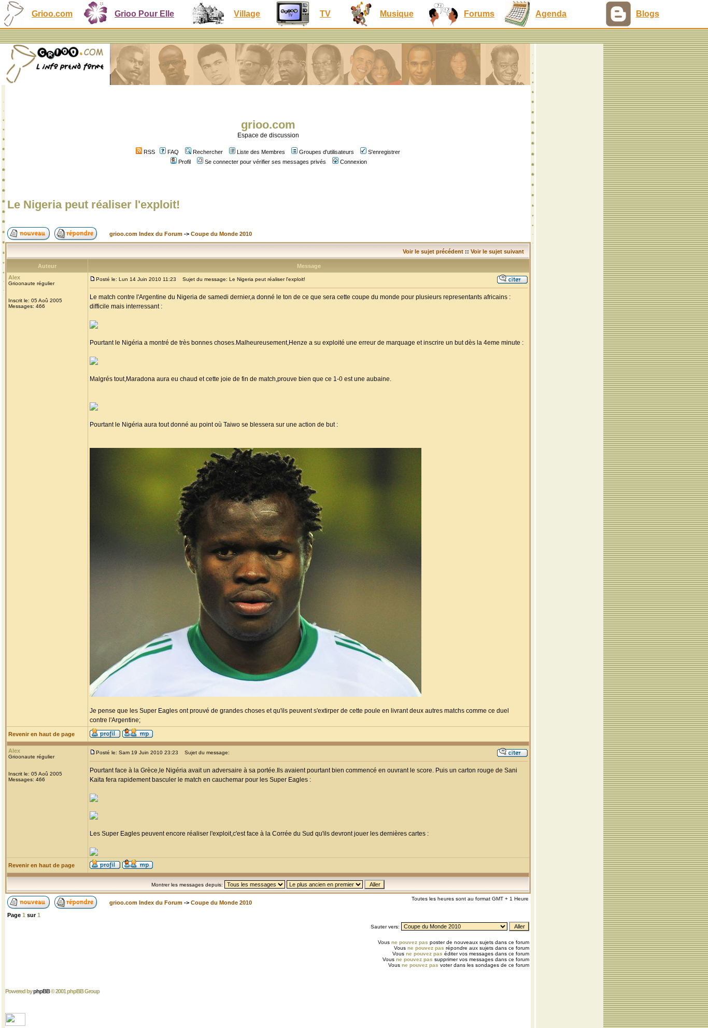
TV (325, 13)
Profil (184, 162)
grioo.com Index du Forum (145, 234)
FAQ (173, 152)
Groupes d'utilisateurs (326, 152)
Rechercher (208, 152)
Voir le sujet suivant (497, 251)
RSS (148, 152)
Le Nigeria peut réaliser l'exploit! (93, 204)
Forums (479, 13)
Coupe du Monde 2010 (221, 234)
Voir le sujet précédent (433, 251)
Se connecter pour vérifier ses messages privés (265, 162)
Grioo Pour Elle (144, 13)
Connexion (353, 162)
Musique (397, 13)
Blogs (647, 13)
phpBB (41, 991)
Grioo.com (52, 13)
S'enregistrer (384, 152)
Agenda (551, 13)
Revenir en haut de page (41, 734)
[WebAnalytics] (16, 1023)
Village (247, 13)
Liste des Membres (261, 152)
